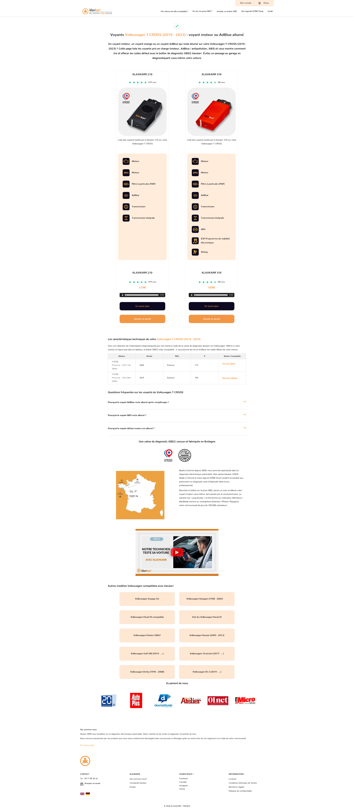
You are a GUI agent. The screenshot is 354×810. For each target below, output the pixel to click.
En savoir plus (142, 306)
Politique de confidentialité (240, 791)
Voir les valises (229, 378)
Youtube (183, 782)
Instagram (183, 786)
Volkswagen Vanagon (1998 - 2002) (206, 599)
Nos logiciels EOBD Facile (252, 11)
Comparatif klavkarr (138, 783)
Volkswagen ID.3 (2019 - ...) (207, 672)
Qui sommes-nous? (138, 779)
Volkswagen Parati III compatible (147, 617)
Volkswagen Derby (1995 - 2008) (147, 672)
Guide (270, 11)
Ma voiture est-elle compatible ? (174, 11)
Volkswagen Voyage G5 (147, 599)
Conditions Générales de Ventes (243, 783)
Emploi (133, 787)
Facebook (183, 779)
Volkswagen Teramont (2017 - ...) (207, 653)
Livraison (232, 779)
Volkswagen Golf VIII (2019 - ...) (147, 653)
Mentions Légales (236, 787)
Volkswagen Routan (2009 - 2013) (206, 635)
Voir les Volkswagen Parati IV (207, 617)
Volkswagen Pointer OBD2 (147, 635)
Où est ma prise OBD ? (202, 11)
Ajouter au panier (142, 318)
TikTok (182, 789)
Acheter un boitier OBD (227, 11)
